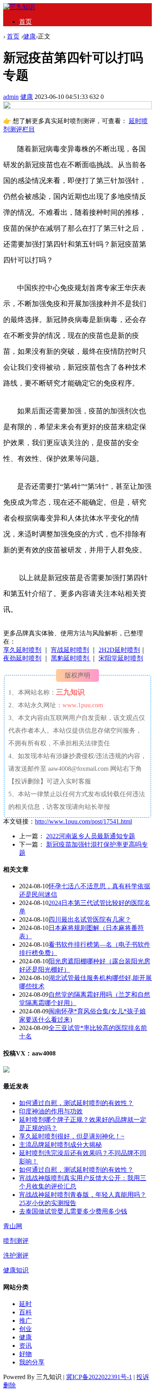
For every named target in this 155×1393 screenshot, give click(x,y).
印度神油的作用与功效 (51, 1111)
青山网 (12, 1226)
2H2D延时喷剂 (119, 649)
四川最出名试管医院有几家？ (89, 919)
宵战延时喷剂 (70, 649)
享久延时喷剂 (22, 649)
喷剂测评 (16, 1240)
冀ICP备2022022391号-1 (99, 1377)
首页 (25, 21)
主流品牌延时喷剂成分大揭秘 (60, 1144)
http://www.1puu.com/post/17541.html (83, 821)
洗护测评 (16, 1255)
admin (11, 96)
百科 (25, 1312)
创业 (25, 1328)
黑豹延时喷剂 (71, 658)
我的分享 (32, 1362)
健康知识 (16, 1270)
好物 (25, 1354)
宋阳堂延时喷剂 (121, 658)
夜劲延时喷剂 (22, 658)
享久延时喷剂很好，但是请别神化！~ (71, 1136)
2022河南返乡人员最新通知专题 (90, 836)
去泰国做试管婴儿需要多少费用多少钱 (73, 1211)
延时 (25, 1303)
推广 (25, 1320)
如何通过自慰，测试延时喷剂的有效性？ (76, 1103)
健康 (29, 36)
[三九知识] (19, 7)
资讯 (25, 1345)
